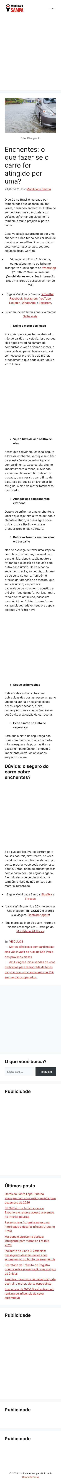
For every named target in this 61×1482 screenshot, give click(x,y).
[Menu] (52, 8)
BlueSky (46, 894)
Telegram (45, 302)
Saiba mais (30, 316)
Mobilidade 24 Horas (30, 931)
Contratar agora (38, 915)
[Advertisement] (30, 53)
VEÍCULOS (16, 941)
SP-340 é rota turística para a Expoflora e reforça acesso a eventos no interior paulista (29, 1212)
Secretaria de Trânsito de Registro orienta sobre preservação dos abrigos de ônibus (30, 1269)
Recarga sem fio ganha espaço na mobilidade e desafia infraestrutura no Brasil (30, 1227)
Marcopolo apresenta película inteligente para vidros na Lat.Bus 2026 (27, 1241)
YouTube (45, 298)
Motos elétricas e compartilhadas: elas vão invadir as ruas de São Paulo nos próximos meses (29, 952)
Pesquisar (46, 1071)
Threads (30, 898)
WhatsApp (49, 267)
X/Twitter (47, 294)
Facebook (16, 298)
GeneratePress (30, 1477)
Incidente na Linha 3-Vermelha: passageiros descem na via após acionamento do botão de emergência (30, 1255)
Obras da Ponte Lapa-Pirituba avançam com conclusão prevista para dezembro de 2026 (30, 1198)
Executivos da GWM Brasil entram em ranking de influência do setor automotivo (29, 1293)
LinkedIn (14, 302)
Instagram (31, 298)
